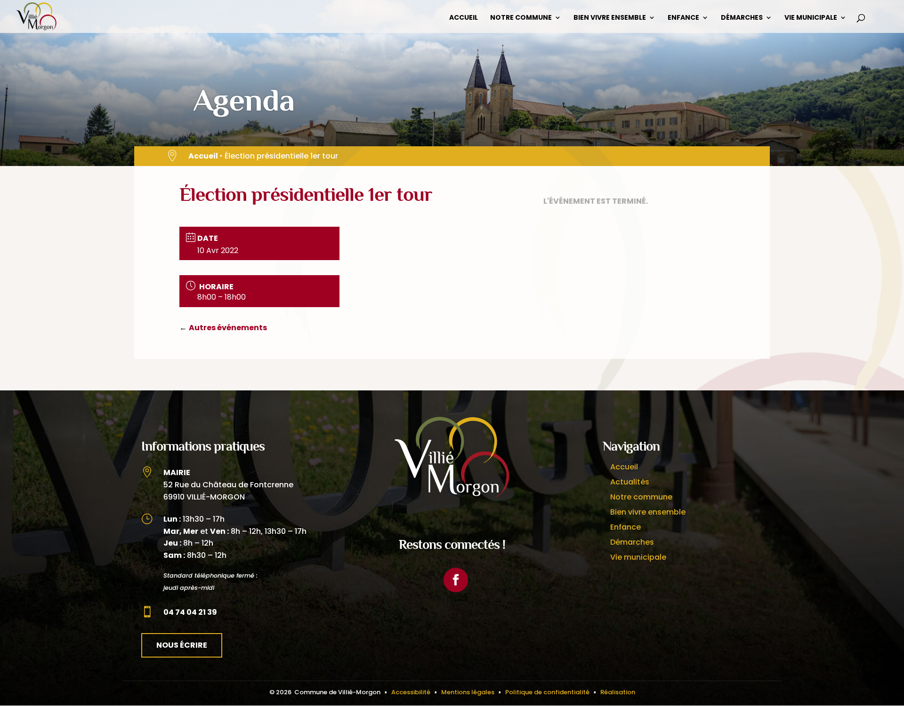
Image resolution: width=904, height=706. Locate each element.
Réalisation (617, 692)
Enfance (683, 18)
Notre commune (521, 18)
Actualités (629, 481)
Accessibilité (410, 692)
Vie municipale (810, 18)
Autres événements (228, 327)
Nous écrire (181, 645)
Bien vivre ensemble (609, 18)
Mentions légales (467, 692)
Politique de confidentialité (547, 692)
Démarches (742, 18)
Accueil (463, 18)
